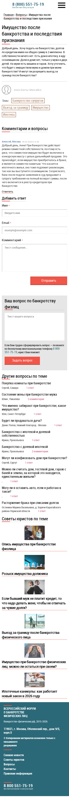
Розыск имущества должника (25, 573)
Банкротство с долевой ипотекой (25, 446)
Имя (6, 205)
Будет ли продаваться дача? (22, 420)
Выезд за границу (15, 107)
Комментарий (12, 240)
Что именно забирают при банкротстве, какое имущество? (34, 407)
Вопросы (9, 764)
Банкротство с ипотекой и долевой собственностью (26, 433)
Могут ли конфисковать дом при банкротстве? (34, 458)
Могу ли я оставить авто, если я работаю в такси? (31, 489)
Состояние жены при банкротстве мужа (29, 394)
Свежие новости (14, 755)
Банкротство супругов (28, 100)
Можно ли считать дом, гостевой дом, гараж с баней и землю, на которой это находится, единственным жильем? (34, 472)
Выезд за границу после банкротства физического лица (30, 634)
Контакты (10, 769)
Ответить (7, 191)
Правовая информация (18, 773)
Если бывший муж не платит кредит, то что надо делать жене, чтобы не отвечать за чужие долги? (34, 603)
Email (6, 223)
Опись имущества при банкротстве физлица (29, 546)
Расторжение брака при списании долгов (30, 502)
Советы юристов (14, 760)
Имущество (41, 107)
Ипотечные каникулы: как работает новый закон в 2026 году (29, 693)
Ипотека (9, 114)
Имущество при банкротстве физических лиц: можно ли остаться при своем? (34, 664)
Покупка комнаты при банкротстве (26, 383)
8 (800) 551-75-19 (28, 4)
